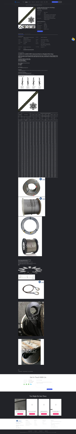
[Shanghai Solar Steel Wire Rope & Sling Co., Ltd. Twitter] (18, 427)
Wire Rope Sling (27, 425)
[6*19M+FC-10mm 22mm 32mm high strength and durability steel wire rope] (43, 404)
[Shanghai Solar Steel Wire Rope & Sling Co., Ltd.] (25, 384)
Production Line (44, 423)
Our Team (35, 423)
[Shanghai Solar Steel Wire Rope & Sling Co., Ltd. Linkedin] (19, 427)
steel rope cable (20, 371)
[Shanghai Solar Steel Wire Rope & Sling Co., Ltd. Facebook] (16, 427)
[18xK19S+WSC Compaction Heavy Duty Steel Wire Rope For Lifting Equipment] (55, 404)
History (35, 421)
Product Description (27, 33)
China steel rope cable (22, 432)
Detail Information (20, 33)
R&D (43, 422)
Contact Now (40, 31)
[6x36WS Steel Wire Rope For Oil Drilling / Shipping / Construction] (20, 27)
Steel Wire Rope (28, 421)
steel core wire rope (30, 371)
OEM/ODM (44, 421)
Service (35, 422)
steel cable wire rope (25, 371)
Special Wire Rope (28, 422)
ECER (55, 432)
